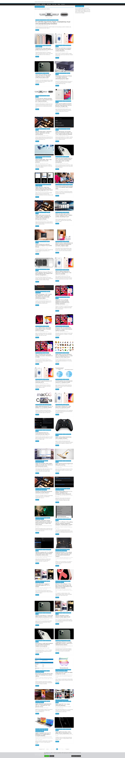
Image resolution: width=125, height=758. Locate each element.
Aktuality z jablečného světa (60, 669)
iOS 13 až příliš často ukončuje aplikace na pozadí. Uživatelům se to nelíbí (43, 356)
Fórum (59, 4)
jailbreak (51, 525)
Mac (43, 404)
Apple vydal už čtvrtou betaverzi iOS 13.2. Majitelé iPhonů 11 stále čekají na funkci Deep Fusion (64, 356)
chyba (46, 525)
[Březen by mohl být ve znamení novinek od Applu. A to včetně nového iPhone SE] (64, 34)
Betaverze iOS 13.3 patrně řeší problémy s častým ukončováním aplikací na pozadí (63, 329)
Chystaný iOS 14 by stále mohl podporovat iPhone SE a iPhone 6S (44, 48)
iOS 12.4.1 (66, 706)
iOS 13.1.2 (68, 495)
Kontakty (63, 4)
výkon (49, 678)
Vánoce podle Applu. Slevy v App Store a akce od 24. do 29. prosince (43, 161)
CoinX (66, 734)
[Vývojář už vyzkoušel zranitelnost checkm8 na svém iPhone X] (44, 477)
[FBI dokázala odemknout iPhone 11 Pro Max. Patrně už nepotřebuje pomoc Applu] (64, 61)
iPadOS (71, 495)
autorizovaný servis (68, 525)
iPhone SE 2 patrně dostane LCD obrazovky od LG (43, 381)
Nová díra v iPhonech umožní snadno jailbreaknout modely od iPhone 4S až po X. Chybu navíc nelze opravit (43, 522)
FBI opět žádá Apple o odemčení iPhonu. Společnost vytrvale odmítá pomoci (43, 133)
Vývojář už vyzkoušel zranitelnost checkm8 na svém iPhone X (43, 492)
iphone (48, 525)
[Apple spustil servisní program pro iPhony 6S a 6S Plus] (64, 449)
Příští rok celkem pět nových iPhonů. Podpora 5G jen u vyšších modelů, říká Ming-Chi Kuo (63, 215)
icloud (66, 495)
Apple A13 (46, 677)
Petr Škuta (42, 25)
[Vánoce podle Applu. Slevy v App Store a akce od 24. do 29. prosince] (44, 145)
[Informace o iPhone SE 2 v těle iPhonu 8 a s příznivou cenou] (64, 393)
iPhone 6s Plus (70, 466)
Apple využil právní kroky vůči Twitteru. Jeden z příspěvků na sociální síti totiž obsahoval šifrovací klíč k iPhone (43, 217)
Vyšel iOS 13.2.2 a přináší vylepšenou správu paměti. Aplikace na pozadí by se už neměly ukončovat (62, 301)
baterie (46, 618)
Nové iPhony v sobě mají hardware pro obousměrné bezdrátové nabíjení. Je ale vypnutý (44, 645)
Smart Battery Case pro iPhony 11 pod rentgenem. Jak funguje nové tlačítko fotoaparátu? (44, 273)
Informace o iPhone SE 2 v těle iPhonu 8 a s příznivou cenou (63, 406)
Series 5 (36, 739)
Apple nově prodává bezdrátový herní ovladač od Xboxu (63, 437)
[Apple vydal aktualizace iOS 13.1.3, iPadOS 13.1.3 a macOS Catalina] (44, 393)
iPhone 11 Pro (63, 527)
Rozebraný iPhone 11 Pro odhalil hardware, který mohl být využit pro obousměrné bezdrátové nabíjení (63, 554)
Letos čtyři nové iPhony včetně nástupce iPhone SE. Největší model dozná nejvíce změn (43, 76)
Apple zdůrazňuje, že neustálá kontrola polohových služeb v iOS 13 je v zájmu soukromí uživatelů (63, 133)
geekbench (36, 678)
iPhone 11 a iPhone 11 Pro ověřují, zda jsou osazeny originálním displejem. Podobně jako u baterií (64, 523)
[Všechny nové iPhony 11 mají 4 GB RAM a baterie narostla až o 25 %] (44, 601)
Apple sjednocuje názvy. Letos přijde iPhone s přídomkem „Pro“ (63, 732)
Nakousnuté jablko (38, 489)
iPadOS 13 (37, 557)
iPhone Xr (43, 678)
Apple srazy (49, 4)
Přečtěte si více (48, 753)
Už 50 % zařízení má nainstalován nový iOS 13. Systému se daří (64, 381)
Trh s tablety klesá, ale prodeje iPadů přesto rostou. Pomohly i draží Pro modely (43, 329)
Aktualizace (57, 488)
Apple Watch (57, 581)
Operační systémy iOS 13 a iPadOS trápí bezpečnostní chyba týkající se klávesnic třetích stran (44, 554)
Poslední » (67, 749)
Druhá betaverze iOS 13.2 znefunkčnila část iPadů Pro (42, 433)
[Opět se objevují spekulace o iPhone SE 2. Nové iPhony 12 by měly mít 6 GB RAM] (64, 257)
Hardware (37, 95)
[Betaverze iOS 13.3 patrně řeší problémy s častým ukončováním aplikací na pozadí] (64, 314)
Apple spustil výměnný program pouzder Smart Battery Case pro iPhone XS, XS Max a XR (63, 105)
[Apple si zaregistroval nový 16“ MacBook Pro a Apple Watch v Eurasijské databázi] (44, 717)
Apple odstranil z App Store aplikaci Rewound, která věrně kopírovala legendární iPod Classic (44, 189)
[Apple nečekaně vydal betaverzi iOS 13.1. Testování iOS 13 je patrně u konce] (44, 689)
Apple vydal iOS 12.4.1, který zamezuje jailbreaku (62, 704)
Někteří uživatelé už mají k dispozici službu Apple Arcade (62, 616)
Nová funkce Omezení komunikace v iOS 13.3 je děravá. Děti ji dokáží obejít (64, 187)
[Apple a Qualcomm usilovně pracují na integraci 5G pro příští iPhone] (44, 230)
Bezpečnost (57, 73)
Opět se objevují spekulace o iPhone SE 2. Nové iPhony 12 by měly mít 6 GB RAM (63, 272)
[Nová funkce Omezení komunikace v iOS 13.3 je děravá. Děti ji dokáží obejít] (64, 173)
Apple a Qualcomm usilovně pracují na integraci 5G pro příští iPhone (43, 245)
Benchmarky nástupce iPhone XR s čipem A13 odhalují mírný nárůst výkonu (44, 675)
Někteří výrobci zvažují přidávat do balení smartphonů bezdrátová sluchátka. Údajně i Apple (64, 244)
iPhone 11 (59, 527)
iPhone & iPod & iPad (39, 45)
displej (56, 527)
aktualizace (46, 587)
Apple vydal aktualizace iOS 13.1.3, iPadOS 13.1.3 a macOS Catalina (44, 406)
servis (56, 467)
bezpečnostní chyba (48, 556)
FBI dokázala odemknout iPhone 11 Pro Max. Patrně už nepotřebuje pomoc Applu (63, 77)
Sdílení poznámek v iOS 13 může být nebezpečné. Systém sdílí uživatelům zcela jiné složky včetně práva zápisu (43, 296)
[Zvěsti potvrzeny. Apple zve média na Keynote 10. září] (64, 658)
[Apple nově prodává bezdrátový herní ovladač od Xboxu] (64, 418)
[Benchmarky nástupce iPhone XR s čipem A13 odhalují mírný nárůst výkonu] (44, 658)
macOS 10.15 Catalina (67, 676)
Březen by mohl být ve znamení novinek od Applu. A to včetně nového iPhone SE (63, 49)
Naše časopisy (37, 4)
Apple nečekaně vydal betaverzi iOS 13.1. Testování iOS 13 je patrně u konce (43, 705)
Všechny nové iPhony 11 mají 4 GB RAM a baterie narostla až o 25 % (44, 616)
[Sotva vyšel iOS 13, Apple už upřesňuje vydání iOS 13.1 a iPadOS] (44, 569)
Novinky (37, 46)
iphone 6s (66, 466)
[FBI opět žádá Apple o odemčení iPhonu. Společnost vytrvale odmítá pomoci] (44, 117)
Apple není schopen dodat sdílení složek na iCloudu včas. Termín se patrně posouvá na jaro (44, 465)
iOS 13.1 (50, 587)
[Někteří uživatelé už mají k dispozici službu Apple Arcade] (64, 601)
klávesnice (41, 557)
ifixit (65, 557)
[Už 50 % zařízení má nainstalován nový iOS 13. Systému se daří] (64, 368)
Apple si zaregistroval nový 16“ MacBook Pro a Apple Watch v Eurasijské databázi (43, 734)
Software (40, 46)
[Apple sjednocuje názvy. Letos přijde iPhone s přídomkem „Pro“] (64, 717)
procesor (66, 590)
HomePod (57, 297)
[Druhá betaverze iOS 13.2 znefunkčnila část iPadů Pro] (44, 418)
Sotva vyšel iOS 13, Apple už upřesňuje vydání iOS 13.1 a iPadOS (42, 585)
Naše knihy (44, 4)
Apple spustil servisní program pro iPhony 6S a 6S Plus (64, 464)
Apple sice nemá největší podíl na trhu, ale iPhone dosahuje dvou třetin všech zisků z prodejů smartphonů (63, 160)
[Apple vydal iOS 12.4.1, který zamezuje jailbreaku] (64, 689)
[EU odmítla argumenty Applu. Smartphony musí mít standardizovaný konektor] (54, 10)
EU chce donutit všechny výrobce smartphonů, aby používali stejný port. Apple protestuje (43, 100)
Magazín (44, 45)
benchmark (50, 677)
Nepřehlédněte (48, 45)
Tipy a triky (54, 4)
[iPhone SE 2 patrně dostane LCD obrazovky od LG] (44, 368)
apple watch (47, 736)
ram (68, 590)
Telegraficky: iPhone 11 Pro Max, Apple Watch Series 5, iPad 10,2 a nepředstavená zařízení (63, 643)
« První (47, 749)
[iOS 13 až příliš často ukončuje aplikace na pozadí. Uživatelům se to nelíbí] (44, 341)
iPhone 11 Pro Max (67, 527)
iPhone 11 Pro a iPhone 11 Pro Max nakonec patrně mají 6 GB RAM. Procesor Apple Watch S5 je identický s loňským (63, 586)
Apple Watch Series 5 (68, 589)
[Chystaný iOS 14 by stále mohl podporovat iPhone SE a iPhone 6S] (44, 34)
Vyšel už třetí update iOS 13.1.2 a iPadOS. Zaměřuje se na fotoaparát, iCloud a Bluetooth (63, 493)
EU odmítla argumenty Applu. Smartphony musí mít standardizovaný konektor (52, 23)
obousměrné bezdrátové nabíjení (63, 558)
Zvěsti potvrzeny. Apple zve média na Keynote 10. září (63, 673)
